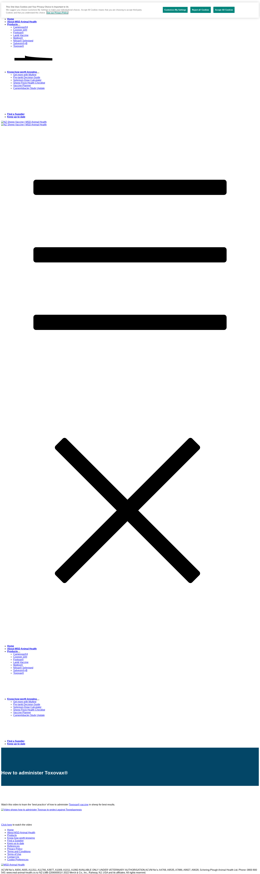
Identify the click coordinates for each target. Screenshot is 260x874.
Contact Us (13, 857)
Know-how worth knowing (22, 72)
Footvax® (18, 32)
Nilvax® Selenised (23, 40)
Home (10, 19)
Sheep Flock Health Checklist (29, 83)
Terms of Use (14, 854)
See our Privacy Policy (57, 13)
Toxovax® (18, 46)
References (13, 846)
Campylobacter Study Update (29, 88)
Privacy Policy (14, 849)
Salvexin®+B (20, 43)
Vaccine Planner (22, 85)
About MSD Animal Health (22, 21)
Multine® (18, 38)
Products (12, 24)
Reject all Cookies (200, 10)
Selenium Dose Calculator (27, 80)
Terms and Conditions (19, 851)
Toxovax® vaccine (78, 804)
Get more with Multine (24, 74)
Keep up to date (16, 117)
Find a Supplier (16, 114)
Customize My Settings (175, 10)
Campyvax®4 (20, 27)
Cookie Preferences (17, 859)
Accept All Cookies (224, 10)
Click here (6, 824)
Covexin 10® (20, 30)
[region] (130, 10)
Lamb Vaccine (20, 35)
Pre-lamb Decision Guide (26, 77)
